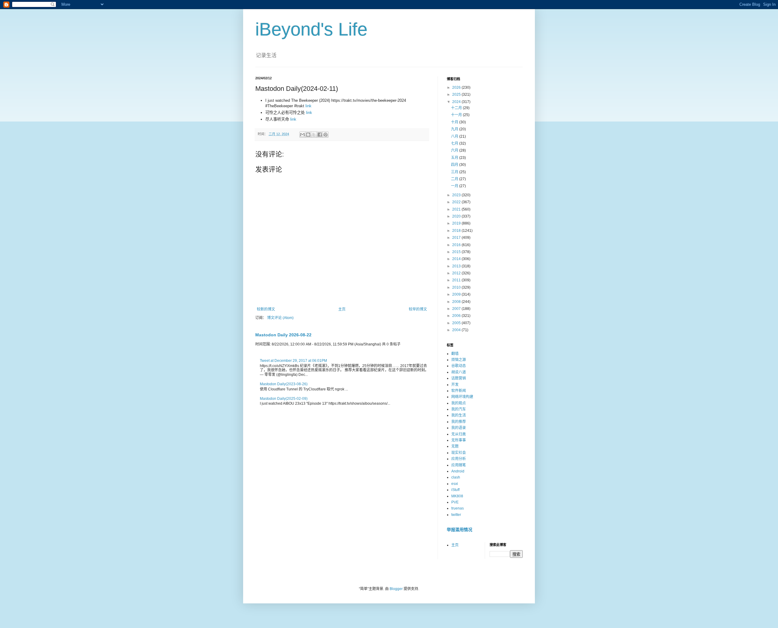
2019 (457, 223)
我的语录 (458, 428)
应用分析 (458, 459)
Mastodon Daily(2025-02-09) (284, 398)
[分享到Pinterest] (325, 135)
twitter (456, 515)
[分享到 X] (314, 135)
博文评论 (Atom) (280, 318)
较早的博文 (418, 309)
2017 (457, 237)
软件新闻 (458, 391)
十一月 (457, 115)
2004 (457, 330)
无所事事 (458, 440)
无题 (455, 446)
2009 (457, 294)
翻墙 (455, 354)
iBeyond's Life (311, 29)
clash (455, 477)
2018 (457, 230)
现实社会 (458, 453)
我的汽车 (458, 409)
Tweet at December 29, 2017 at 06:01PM (293, 361)
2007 (457, 309)
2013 (457, 266)
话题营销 (458, 378)
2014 (457, 259)
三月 (455, 172)
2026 (457, 87)
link (308, 106)
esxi (454, 484)
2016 (457, 245)
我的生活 (458, 415)
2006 (457, 316)
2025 (457, 94)
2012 (457, 273)
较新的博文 (266, 309)
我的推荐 (458, 422)
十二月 (457, 108)
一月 (455, 186)
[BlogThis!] (308, 135)
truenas (457, 508)
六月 (455, 150)
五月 (455, 158)
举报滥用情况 (459, 529)
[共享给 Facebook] (320, 135)
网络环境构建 (462, 397)
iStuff (455, 490)
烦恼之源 (458, 360)
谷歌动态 (458, 366)
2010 (457, 287)
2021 (457, 209)
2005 (457, 323)
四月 (455, 165)
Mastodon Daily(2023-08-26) (284, 384)
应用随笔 (458, 465)
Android (457, 471)
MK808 (457, 496)
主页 (342, 309)
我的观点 (458, 403)
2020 (457, 216)
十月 (455, 122)
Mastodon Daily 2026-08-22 (283, 334)
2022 (457, 202)
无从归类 (458, 434)
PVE (455, 502)
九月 (455, 129)
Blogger (396, 589)
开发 (455, 385)
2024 (457, 102)
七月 (455, 143)
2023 (457, 195)
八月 (455, 136)
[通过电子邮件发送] (302, 135)
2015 (457, 252)
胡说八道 (458, 372)
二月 (455, 179)
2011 (457, 280)
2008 (457, 302)
